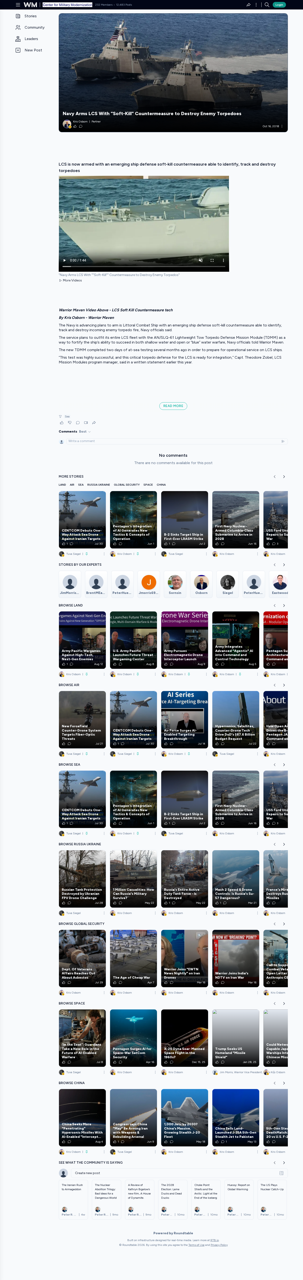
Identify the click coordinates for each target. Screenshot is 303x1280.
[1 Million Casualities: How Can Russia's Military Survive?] (133, 879)
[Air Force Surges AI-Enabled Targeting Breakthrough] (184, 719)
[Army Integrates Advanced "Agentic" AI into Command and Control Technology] (235, 640)
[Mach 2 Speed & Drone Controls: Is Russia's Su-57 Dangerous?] (235, 879)
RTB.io (214, 1240)
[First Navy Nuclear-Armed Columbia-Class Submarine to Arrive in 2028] (235, 519)
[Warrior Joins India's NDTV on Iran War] (235, 958)
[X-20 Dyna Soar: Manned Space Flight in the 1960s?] (184, 1038)
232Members (103, 4)
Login (279, 4)
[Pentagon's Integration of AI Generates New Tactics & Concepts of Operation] (133, 519)
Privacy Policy (219, 1245)
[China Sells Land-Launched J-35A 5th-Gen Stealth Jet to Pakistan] (235, 1117)
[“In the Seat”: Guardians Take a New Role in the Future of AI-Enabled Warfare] (82, 1038)
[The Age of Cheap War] (133, 958)
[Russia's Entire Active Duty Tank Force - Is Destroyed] (184, 879)
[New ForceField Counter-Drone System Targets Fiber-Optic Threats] (82, 719)
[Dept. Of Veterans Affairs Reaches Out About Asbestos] (82, 958)
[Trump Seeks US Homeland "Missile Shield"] (235, 1038)
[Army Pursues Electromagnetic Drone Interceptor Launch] (184, 640)
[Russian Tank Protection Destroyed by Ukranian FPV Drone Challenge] (82, 879)
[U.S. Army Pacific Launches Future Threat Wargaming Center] (133, 640)
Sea (67, 416)
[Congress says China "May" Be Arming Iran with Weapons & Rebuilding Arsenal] (133, 1117)
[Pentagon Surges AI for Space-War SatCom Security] (133, 1038)
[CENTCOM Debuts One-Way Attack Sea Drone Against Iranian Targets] (82, 519)
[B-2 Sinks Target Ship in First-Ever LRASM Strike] (184, 519)
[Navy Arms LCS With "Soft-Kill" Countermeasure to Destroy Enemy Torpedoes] (173, 73)
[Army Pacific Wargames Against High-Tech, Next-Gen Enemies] (82, 640)
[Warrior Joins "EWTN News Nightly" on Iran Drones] (184, 958)
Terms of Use (196, 1245)
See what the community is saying (91, 1163)
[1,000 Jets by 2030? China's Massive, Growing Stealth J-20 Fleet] (184, 1117)
